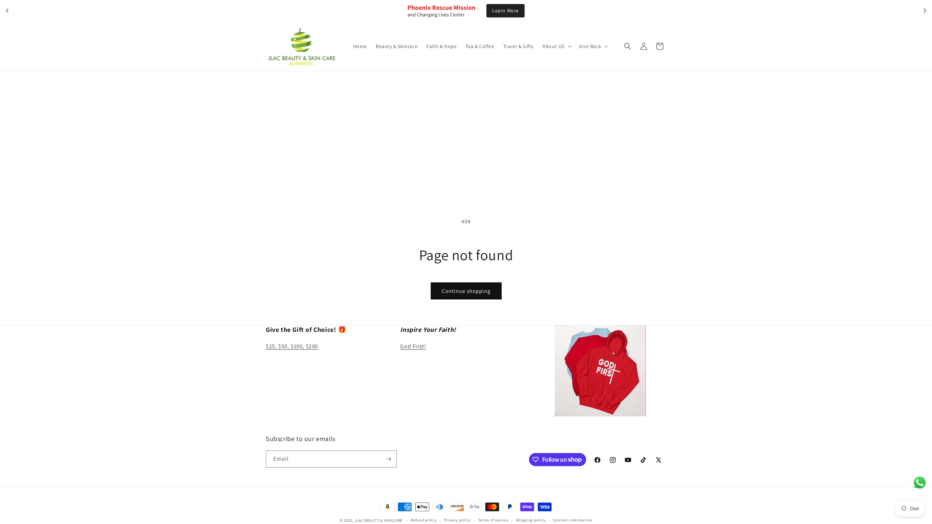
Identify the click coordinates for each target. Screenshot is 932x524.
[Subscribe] (388, 459)
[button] (556, 46)
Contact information (572, 520)
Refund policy (424, 520)
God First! (413, 346)
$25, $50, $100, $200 (292, 346)
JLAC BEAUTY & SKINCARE (379, 520)
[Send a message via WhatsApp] (919, 482)
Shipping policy (531, 520)
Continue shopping (466, 290)
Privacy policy (457, 520)
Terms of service (493, 520)
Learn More (505, 10)
